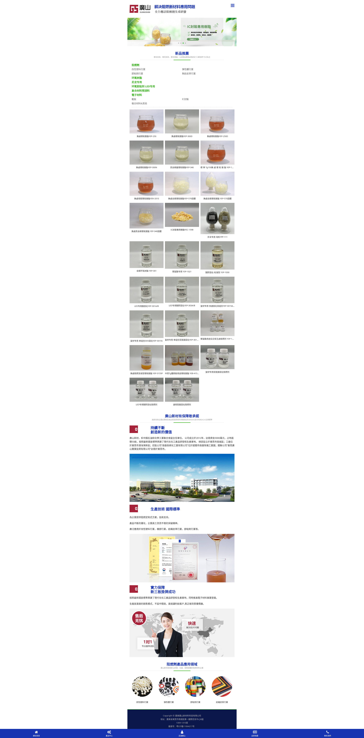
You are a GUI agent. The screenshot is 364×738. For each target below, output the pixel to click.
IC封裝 (185, 99)
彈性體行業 (187, 69)
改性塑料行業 (138, 69)
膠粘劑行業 (137, 73)
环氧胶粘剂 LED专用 (143, 86)
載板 (134, 99)
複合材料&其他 (139, 103)
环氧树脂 (137, 78)
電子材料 (137, 95)
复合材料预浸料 (141, 90)
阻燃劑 (135, 65)
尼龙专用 (137, 82)
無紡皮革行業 (189, 73)
